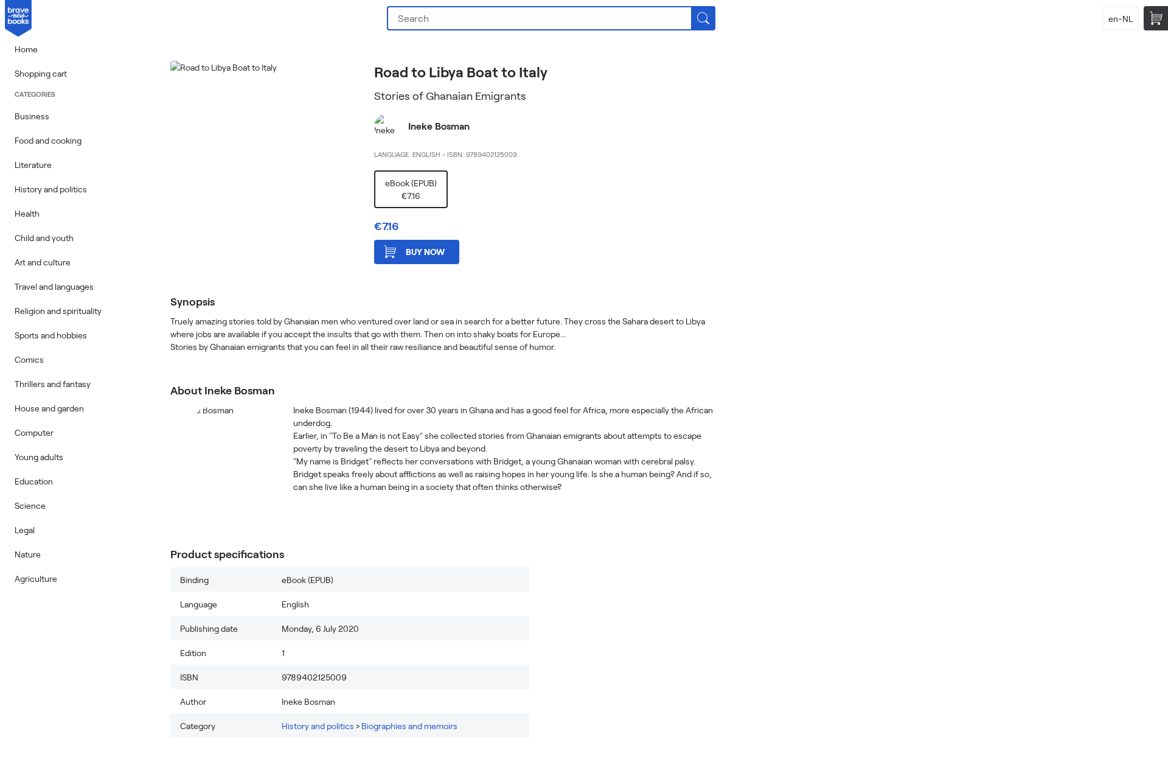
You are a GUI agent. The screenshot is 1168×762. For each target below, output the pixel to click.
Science (30, 505)
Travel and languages (54, 286)
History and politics (51, 189)
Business (32, 116)
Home (26, 49)
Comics (29, 359)
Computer (34, 432)
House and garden (49, 408)
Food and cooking (48, 140)
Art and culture (43, 262)
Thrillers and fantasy (53, 384)
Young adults (39, 457)
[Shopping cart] (1156, 18)
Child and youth (44, 237)
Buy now (425, 251)
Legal (25, 530)
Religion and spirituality (58, 311)
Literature (33, 164)
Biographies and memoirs (409, 726)
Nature (28, 554)
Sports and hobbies (51, 335)
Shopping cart (41, 73)
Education (34, 481)
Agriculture (36, 578)
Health (27, 213)
